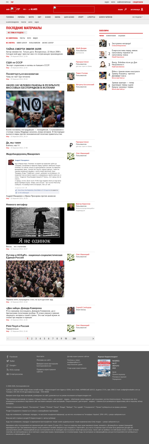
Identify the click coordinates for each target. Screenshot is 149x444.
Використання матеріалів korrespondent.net (47, 365)
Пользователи (34, 43)
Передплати (116, 379)
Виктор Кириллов (83, 204)
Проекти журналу (118, 374)
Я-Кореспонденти (12, 22)
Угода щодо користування (76, 368)
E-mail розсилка (16, 374)
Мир (7, 56)
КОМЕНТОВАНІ (111, 36)
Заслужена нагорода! (121, 43)
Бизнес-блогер (48, 43)
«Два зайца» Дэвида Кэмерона (24, 308)
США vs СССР (14, 62)
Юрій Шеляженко (118, 67)
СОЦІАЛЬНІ (121, 36)
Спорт (80, 17)
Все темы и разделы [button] (16, 32)
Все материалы (12, 38)
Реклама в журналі (119, 377)
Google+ (13, 365)
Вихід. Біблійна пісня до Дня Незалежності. (124, 63)
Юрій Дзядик (81, 48)
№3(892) (115, 361)
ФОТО (113, 2)
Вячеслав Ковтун (118, 78)
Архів (114, 372)
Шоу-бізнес (69, 17)
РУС (7, 2)
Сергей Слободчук (83, 307)
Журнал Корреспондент (108, 357)
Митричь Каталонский (85, 85)
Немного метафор (16, 204)
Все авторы (10, 43)
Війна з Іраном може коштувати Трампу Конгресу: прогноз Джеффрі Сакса (126, 73)
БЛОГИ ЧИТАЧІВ (105, 17)
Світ (39, 17)
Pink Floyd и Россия (17, 326)
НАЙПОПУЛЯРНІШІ (124, 2)
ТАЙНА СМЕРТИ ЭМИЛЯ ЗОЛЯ (23, 49)
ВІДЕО (107, 2)
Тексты (22, 38)
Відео (37, 22)
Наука (57, 17)
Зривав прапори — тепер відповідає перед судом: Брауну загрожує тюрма (123, 85)
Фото (30, 22)
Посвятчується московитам (22, 74)
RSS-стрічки (15, 370)
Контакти (40, 356)
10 (66, 338)
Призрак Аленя (82, 62)
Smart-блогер (22, 43)
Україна (21, 17)
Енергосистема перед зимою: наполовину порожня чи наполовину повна (125, 52)
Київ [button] (7, 9)
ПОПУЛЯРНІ (104, 30)
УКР (12, 2)
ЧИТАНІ (101, 36)
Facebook (13, 357)
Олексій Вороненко (119, 45)
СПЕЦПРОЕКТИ (138, 2)
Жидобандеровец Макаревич (23, 154)
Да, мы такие (13, 142)
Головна (10, 17)
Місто (31, 17)
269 (74, 338)
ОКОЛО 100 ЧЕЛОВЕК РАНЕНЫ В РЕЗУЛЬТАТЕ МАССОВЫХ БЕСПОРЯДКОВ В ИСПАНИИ (33, 86)
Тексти (23, 22)
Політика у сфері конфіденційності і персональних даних (75, 362)
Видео (35, 38)
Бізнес (48, 17)
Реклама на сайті (44, 360)
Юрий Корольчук (118, 57)
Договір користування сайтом (78, 356)
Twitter (12, 361)
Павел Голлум (82, 73)
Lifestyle (91, 17)
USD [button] (24, 9)
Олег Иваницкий (82, 153)
